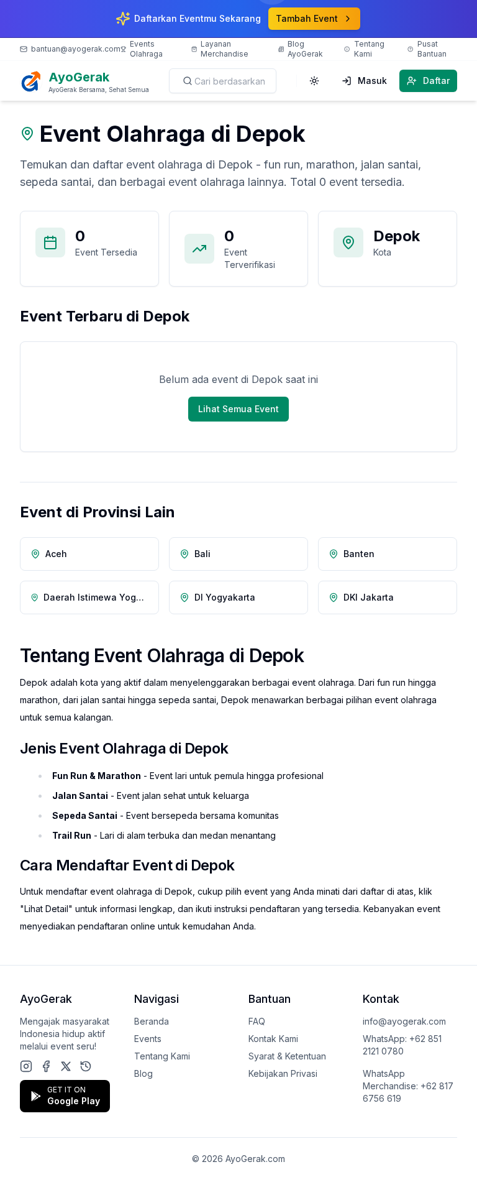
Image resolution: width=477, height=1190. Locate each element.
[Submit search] (187, 81)
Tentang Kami (162, 1056)
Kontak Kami (273, 1038)
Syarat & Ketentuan (287, 1056)
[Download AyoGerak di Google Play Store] (86, 1066)
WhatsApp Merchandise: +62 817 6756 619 (408, 1086)
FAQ (256, 1021)
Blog (143, 1073)
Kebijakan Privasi (282, 1073)
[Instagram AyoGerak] (26, 1066)
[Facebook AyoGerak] (46, 1066)
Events (147, 1038)
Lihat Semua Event (238, 409)
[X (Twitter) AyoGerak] (66, 1066)
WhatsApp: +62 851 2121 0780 (402, 1044)
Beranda (151, 1021)
